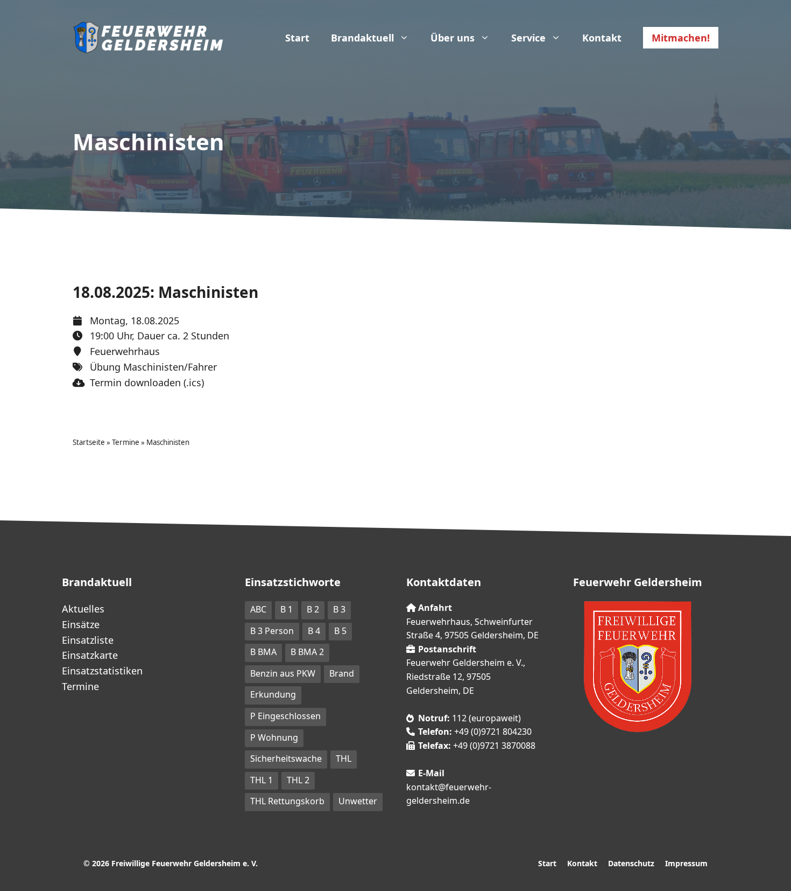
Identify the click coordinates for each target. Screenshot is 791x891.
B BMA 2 (307, 652)
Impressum (686, 863)
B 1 (286, 609)
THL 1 (261, 780)
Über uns (452, 37)
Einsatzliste (88, 640)
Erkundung (273, 694)
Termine (125, 442)
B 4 (314, 631)
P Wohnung (274, 737)
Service (528, 37)
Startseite (89, 442)
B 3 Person (272, 631)
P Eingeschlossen (285, 716)
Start (297, 37)
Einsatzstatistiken (102, 670)
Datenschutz (631, 863)
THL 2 (298, 780)
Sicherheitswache (286, 758)
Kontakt (602, 37)
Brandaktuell (362, 37)
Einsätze (81, 624)
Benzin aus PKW (282, 673)
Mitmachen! (681, 37)
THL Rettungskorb (287, 801)
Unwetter (357, 801)
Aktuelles (83, 608)
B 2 (313, 609)
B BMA (263, 652)
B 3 (339, 609)
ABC (258, 609)
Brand (341, 673)
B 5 (340, 631)
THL (343, 758)
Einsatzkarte (90, 655)
